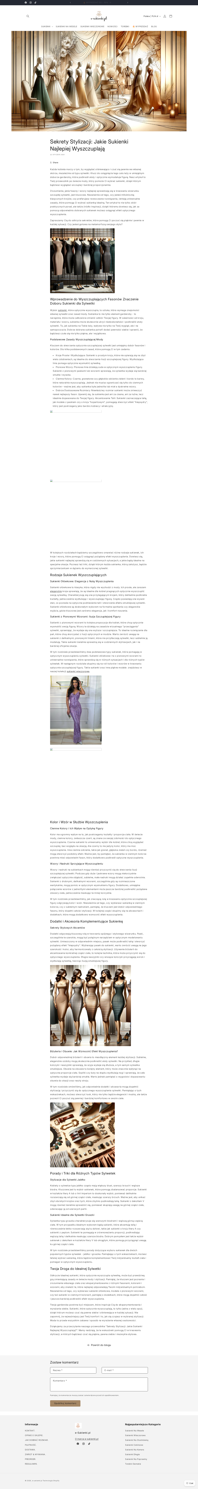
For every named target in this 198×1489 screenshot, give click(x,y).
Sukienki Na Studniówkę (136, 1440)
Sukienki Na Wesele (134, 1430)
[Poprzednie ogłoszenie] (70, 2)
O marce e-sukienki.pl (87, 1439)
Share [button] (55, 162)
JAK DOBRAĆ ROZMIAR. (36, 1440)
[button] (28, 16)
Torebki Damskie (133, 1464)
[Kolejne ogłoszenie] (128, 2)
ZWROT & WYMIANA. (35, 1454)
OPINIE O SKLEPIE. (34, 1435)
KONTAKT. (30, 1430)
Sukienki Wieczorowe (135, 1435)
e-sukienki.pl (37, 1481)
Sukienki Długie (132, 1454)
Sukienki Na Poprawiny (136, 1459)
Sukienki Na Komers (134, 1449)
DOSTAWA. (30, 1449)
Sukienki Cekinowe (134, 1445)
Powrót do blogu (101, 1345)
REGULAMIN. (31, 1464)
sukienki (62, 310)
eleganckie (56, 591)
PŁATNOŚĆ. (30, 1445)
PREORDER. (30, 1459)
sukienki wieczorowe (78, 671)
